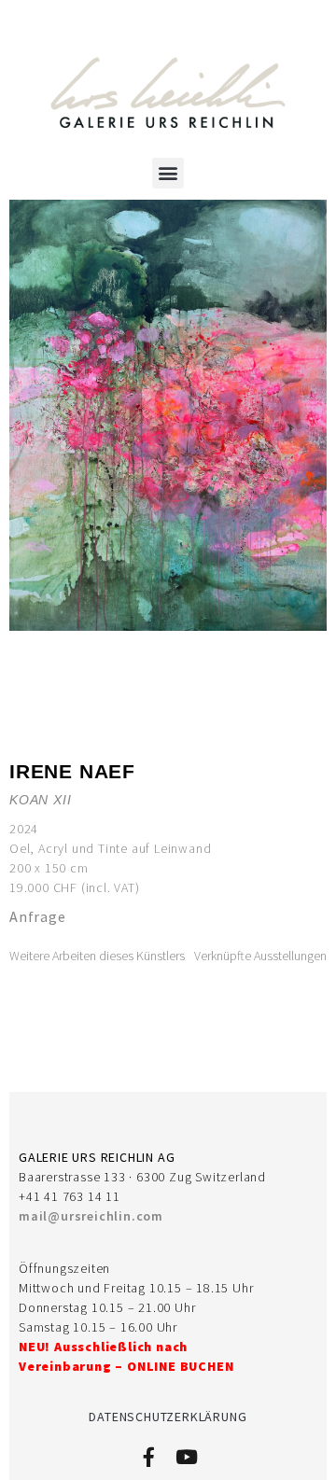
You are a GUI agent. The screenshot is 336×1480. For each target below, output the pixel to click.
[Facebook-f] (148, 1457)
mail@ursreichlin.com (91, 1216)
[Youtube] (186, 1457)
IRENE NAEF (72, 771)
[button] (168, 173)
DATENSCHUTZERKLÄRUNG (167, 1416)
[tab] (97, 956)
